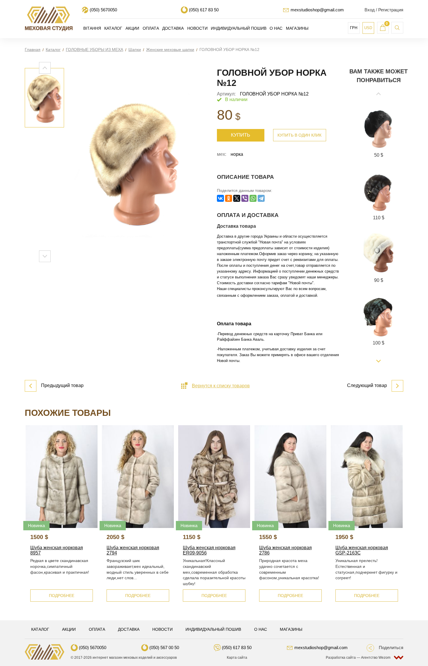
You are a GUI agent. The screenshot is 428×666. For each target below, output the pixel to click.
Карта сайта (237, 658)
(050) (103, 9)
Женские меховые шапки (170, 49)
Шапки (134, 49)
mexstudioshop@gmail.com (317, 9)
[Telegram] (261, 198)
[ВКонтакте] (220, 198)
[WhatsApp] (253, 198)
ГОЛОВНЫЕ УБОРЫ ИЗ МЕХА (94, 49)
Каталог (53, 49)
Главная (32, 49)
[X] (236, 198)
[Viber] (244, 198)
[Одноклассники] (228, 198)
